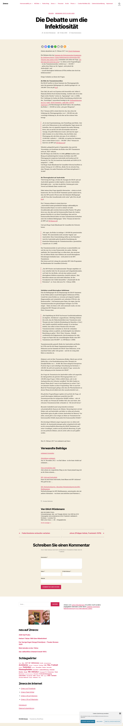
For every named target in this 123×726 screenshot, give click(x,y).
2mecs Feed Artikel (27, 692)
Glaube (44, 667)
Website (43, 578)
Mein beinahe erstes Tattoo (29, 648)
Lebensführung (44, 669)
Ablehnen (99, 721)
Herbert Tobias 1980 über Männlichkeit (33, 638)
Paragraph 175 (43, 672)
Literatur (52, 669)
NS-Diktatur (33, 672)
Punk (56, 672)
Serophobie (29, 675)
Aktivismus (35, 663)
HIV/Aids (36, 3)
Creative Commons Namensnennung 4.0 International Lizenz (82, 607)
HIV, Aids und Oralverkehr (49, 477)
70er (20, 663)
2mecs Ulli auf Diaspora (29, 696)
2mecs (5, 3)
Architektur (23, 665)
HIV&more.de (60, 143)
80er (23, 663)
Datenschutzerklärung (98, 3)
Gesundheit (38, 667)
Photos (73, 3)
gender (33, 667)
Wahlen (30, 677)
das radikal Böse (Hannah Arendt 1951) (32, 652)
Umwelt (45, 675)
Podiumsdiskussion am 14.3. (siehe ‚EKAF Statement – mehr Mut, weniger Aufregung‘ (61, 102)
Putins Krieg (45, 3)
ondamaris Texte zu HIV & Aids (64, 13)
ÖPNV (39, 677)
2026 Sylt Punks (24, 635)
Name (43, 571)
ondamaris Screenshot (47, 453)
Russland (36, 673)
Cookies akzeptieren (87, 721)
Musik (25, 672)
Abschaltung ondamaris (48, 458)
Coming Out (35, 665)
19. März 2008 (63, 33)
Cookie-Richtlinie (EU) (84, 3)
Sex (34, 675)
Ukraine (38, 675)
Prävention (51, 672)
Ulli (42, 675)
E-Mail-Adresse (66, 571)
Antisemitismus (47, 663)
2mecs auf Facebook (28, 688)
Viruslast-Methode (48, 501)
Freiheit (54, 665)
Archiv (67, 3)
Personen (60, 3)
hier (56, 87)
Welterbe (35, 677)
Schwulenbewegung (45, 674)
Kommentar (44, 557)
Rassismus (21, 673)
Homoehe (49, 667)
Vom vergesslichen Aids (48, 468)
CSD (45, 665)
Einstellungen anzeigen (112, 721)
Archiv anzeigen (46, 523)
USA (48, 675)
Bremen (31, 665)
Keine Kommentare (76, 33)
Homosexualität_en (25, 3)
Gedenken (27, 667)
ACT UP (27, 663)
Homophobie (25, 669)
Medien (21, 672)
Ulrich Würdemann (51, 33)
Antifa (41, 663)
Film (48, 665)
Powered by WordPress (36, 719)
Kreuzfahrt (36, 669)
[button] (120, 713)
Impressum (109, 3)
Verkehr (54, 675)
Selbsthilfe (22, 675)
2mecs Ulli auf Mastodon (29, 699)
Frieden (20, 667)
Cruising (41, 665)
